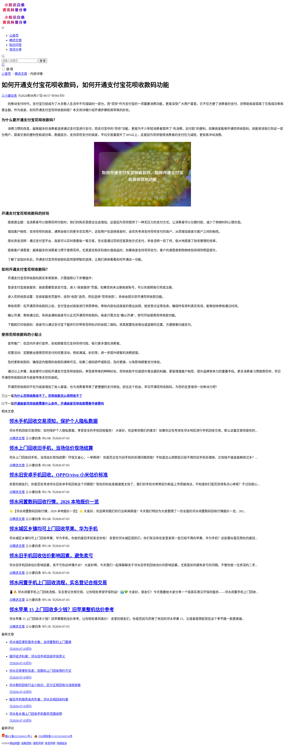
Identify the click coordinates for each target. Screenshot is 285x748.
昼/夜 (9, 69)
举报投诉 (62, 743)
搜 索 (43, 60)
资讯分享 (15, 49)
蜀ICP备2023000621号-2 (18, 736)
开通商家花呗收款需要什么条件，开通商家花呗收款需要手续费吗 (59, 403)
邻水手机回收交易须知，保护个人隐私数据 (53, 421)
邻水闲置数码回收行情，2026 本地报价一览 (54, 501)
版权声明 (38, 743)
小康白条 (11, 95)
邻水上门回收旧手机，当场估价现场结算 (51, 448)
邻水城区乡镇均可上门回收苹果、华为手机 (53, 528)
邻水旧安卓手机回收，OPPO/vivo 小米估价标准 (58, 474)
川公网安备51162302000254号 (55, 736)
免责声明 (50, 743)
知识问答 (15, 45)
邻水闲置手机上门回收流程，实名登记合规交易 (58, 582)
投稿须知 (26, 743)
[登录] (3, 64)
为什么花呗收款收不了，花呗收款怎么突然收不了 (48, 395)
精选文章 (15, 40)
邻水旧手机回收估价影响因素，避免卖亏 (51, 555)
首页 (15, 35)
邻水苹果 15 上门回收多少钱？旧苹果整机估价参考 (61, 609)
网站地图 (15, 743)
